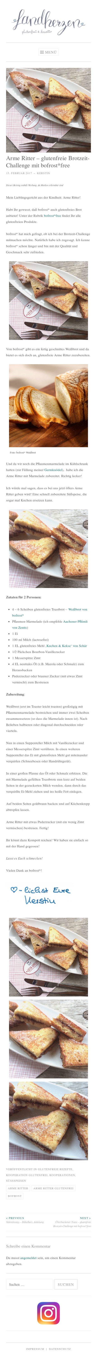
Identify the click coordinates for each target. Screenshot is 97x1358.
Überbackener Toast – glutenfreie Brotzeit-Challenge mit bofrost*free (72, 1222)
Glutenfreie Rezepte (55, 1169)
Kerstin (43, 173)
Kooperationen (62, 1175)
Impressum (35, 1349)
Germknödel (53, 469)
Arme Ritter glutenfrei (53, 1188)
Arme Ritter (18, 1188)
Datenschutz (60, 1349)
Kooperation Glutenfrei (27, 1175)
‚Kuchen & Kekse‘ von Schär (66, 645)
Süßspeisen (16, 1180)
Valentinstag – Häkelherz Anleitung (25, 1220)
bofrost (15, 1196)
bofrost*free (52, 215)
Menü (51, 52)
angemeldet (28, 1257)
